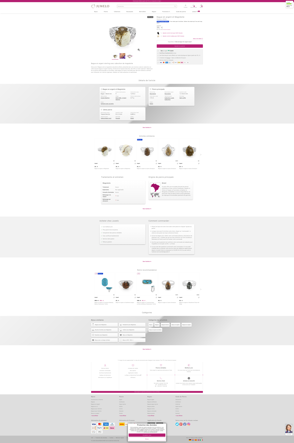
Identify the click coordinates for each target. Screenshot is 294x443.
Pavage (118, 118)
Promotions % (166, 12)
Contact (128, 438)
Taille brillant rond (106, 118)
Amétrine (178, 404)
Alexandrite (178, 399)
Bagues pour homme (96, 411)
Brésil (151, 104)
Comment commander (105, 370)
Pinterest (180, 424)
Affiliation (133, 377)
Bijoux (96, 12)
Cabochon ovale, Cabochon (169, 99)
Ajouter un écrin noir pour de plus (173, 33)
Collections (117, 12)
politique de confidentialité (150, 432)
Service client (161, 381)
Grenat (121, 413)
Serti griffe (183, 98)
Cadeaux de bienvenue (105, 375)
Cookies (111, 438)
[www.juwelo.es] (196, 440)
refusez (142, 429)
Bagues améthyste (152, 402)
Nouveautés (129, 12)
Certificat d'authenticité (105, 373)
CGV (92, 438)
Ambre (121, 406)
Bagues (154, 12)
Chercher (175, 6)
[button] (185, 6)
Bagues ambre (151, 406)
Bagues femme (165, 324)
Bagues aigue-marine (152, 404)
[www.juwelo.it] (201, 440)
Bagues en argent (186, 324)
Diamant (121, 411)
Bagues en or (94, 406)
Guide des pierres (181, 12)
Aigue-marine (122, 404)
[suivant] (200, 154)
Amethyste (122, 402)
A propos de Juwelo (133, 368)
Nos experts (133, 370)
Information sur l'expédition (105, 377)
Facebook (184, 424)
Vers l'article (146, 127)
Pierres (106, 12)
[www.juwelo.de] (190, 440)
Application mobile (133, 373)
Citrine (121, 409)
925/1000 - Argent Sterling (121, 99)
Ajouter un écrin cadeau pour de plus (173, 36)
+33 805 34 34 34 (162, 384)
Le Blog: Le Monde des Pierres (132, 375)
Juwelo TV (196, 12)
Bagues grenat (151, 413)
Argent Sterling (105, 98)
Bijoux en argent (175, 324)
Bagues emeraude (151, 411)
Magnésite (153, 94)
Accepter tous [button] (147, 435)
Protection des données (101, 438)
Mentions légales (120, 438)
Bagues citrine (151, 409)
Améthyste (178, 402)
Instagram (188, 424)
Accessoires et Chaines (97, 399)
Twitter (177, 424)
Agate (120, 399)
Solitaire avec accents (107, 104)
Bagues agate (150, 399)
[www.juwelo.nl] (193, 440)
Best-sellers (142, 12)
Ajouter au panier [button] (179, 46)
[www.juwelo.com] (199, 440)
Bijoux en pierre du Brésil (155, 330)
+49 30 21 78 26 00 (162, 386)
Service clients (105, 368)
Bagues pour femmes (96, 409)
